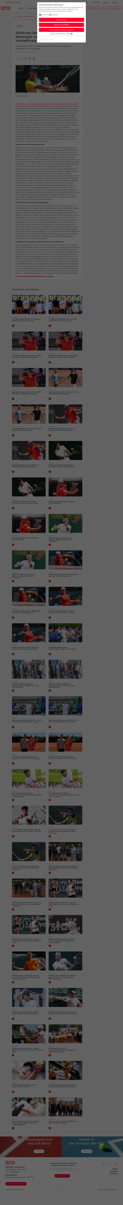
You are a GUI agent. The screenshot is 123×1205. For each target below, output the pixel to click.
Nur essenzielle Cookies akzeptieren (61, 30)
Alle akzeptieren (61, 20)
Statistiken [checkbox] (55, 15)
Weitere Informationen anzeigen (61, 34)
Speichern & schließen (61, 25)
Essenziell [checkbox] (45, 15)
